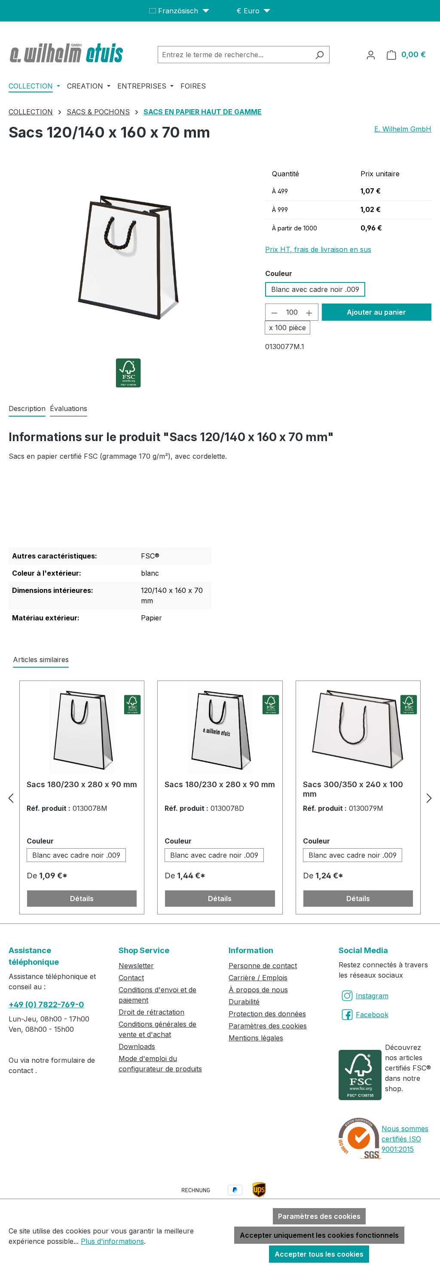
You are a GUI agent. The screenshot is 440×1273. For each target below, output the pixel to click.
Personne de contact (263, 965)
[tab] (27, 409)
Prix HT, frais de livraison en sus (318, 249)
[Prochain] (429, 798)
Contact (131, 977)
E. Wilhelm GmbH (402, 129)
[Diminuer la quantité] (274, 312)
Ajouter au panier (376, 312)
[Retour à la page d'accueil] (67, 53)
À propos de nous (258, 989)
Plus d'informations (112, 1241)
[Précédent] (10, 798)
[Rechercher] (319, 54)
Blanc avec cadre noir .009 (315, 289)
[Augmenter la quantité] (309, 312)
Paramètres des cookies (268, 1025)
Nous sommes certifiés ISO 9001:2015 (405, 1138)
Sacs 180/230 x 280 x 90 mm (82, 784)
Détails (82, 898)
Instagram (372, 995)
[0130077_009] (128, 257)
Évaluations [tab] (68, 408)
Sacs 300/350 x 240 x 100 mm (353, 789)
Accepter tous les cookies (319, 1254)
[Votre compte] (371, 54)
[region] (128, 257)
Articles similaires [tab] (41, 659)
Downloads (137, 1046)
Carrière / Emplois (258, 977)
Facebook (372, 1014)
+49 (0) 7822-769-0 (46, 1004)
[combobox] (234, 54)
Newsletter (136, 965)
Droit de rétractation (151, 1012)
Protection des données (267, 1013)
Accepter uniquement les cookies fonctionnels (319, 1235)
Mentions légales (256, 1038)
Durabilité (244, 1001)
